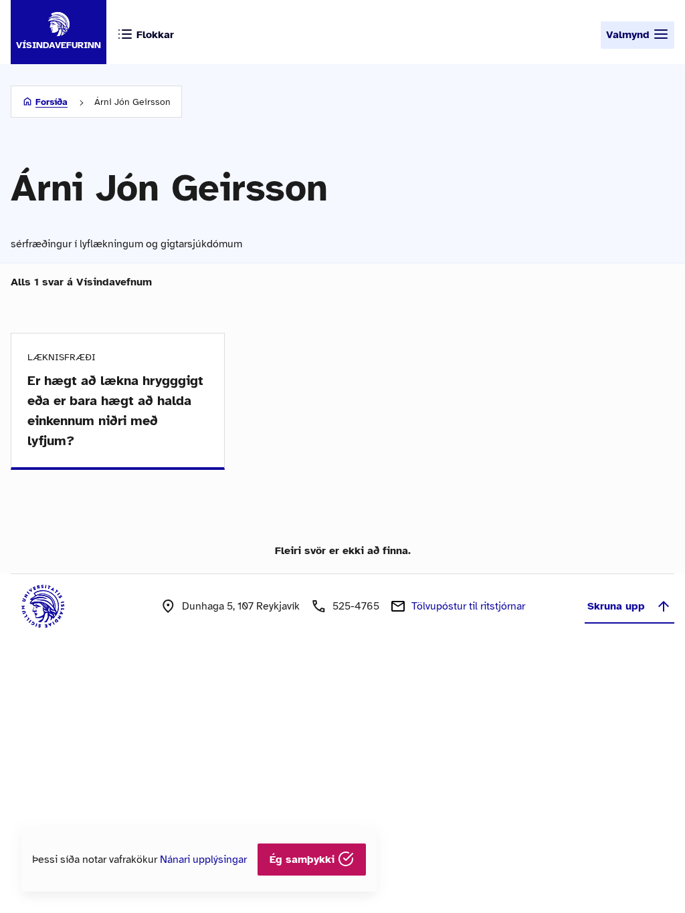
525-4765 (355, 606)
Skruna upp (616, 606)
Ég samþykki (304, 859)
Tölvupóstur (468, 606)
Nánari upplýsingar (203, 859)
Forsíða (51, 102)
